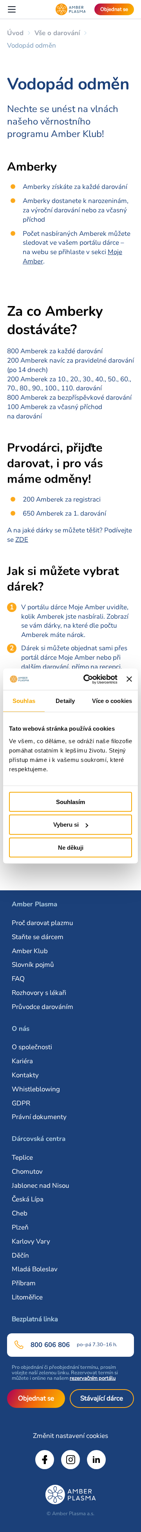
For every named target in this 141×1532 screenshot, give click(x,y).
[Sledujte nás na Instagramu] (70, 1459)
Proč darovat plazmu (42, 922)
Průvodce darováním (42, 1006)
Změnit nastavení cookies (70, 1435)
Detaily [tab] (65, 700)
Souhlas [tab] (24, 700)
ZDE (21, 539)
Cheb (19, 1213)
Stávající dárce (101, 1398)
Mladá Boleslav (35, 1269)
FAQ (18, 978)
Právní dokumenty (39, 1116)
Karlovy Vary (31, 1241)
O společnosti (32, 1047)
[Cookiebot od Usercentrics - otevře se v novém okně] (87, 679)
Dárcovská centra (38, 1138)
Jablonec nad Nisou (40, 1185)
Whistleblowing (36, 1089)
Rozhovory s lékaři (39, 992)
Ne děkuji (70, 847)
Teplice (22, 1157)
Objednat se (36, 1398)
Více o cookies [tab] (112, 700)
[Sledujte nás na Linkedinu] (96, 1459)
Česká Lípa (27, 1199)
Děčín (20, 1255)
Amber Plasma (34, 904)
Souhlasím (70, 801)
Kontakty (25, 1075)
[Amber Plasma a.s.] (71, 9)
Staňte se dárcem (37, 936)
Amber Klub (30, 951)
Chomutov (27, 1171)
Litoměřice (27, 1297)
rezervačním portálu (93, 1378)
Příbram (24, 1283)
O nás (20, 1028)
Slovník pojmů (33, 964)
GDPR (21, 1103)
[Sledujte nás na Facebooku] (44, 1459)
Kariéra (22, 1061)
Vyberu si (66, 824)
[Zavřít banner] (129, 679)
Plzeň (20, 1227)
